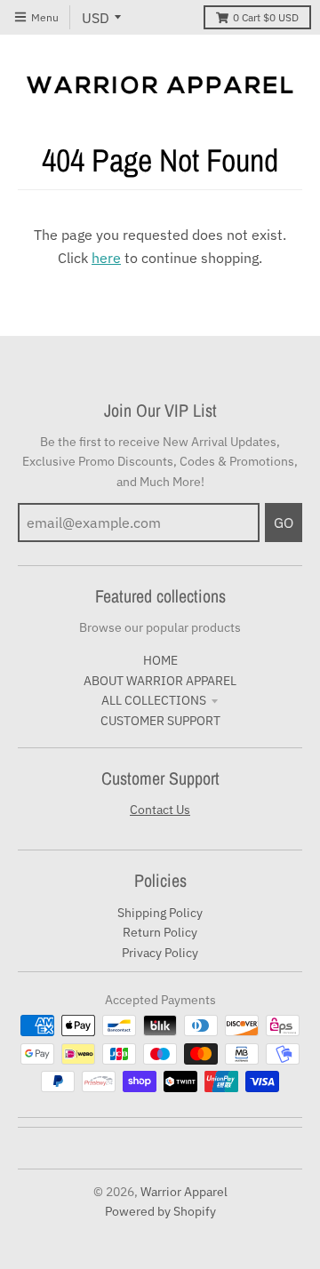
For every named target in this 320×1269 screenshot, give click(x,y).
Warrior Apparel (184, 1192)
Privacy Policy (160, 953)
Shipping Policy (160, 913)
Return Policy (160, 932)
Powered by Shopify (160, 1211)
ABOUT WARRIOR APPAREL (160, 681)
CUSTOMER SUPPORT (160, 721)
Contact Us (160, 810)
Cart (266, 17)
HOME (160, 660)
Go (283, 522)
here (106, 258)
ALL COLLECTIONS (153, 700)
